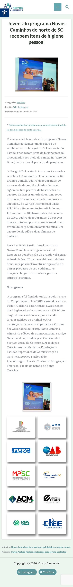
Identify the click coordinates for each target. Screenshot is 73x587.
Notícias (21, 102)
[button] (4, 12)
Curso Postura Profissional (24, 552)
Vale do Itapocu (20, 107)
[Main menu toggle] (57, 7)
